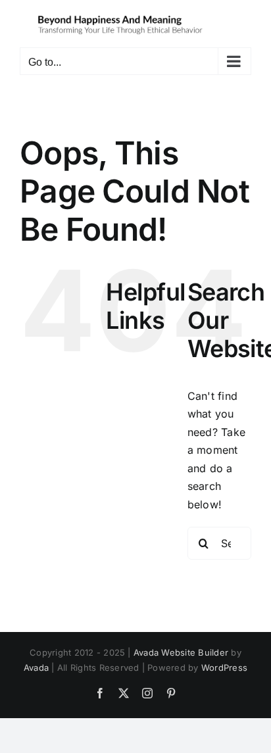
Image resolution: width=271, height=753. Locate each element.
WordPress (224, 667)
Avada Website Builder (181, 652)
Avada (36, 667)
